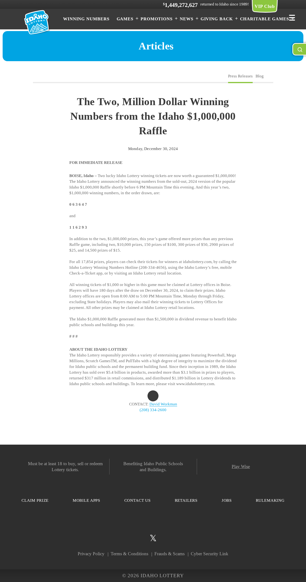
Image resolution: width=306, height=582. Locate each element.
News (186, 18)
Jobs (227, 500)
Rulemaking (270, 500)
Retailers (186, 500)
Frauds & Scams (169, 553)
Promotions (157, 18)
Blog (260, 76)
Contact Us (137, 500)
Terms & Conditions (129, 553)
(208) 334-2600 (153, 410)
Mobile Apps (86, 500)
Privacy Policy (91, 553)
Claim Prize (35, 500)
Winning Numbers (86, 18)
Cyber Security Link (209, 553)
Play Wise (241, 466)
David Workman (163, 404)
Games (125, 18)
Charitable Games (264, 18)
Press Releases (240, 76)
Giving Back (217, 18)
